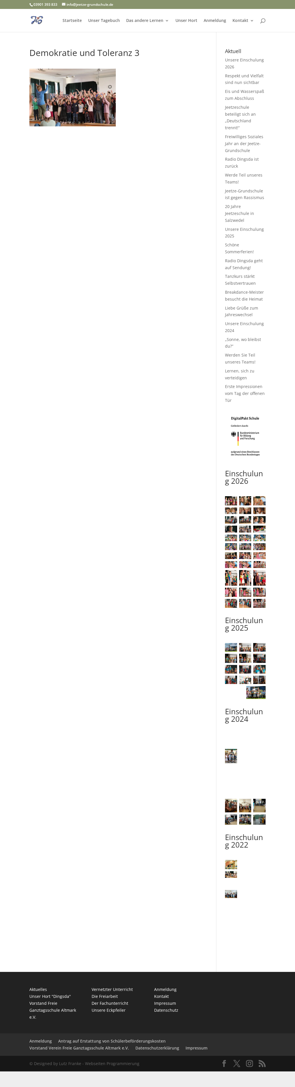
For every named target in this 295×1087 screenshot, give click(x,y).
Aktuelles (38, 989)
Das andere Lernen (144, 20)
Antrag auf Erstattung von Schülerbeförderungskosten (112, 1041)
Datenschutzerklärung (157, 1048)
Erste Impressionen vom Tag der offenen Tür (245, 393)
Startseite (72, 20)
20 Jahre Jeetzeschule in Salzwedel (239, 213)
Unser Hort (186, 20)
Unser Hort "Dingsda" (50, 996)
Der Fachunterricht (110, 1003)
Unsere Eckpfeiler (109, 1010)
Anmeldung (215, 20)
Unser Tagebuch (104, 20)
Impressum (165, 1003)
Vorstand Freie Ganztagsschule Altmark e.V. (52, 1010)
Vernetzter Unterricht (112, 989)
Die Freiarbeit (105, 996)
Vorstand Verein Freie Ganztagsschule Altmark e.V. (79, 1048)
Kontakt (240, 20)
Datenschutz (166, 1010)
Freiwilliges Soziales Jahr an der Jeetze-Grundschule (244, 143)
